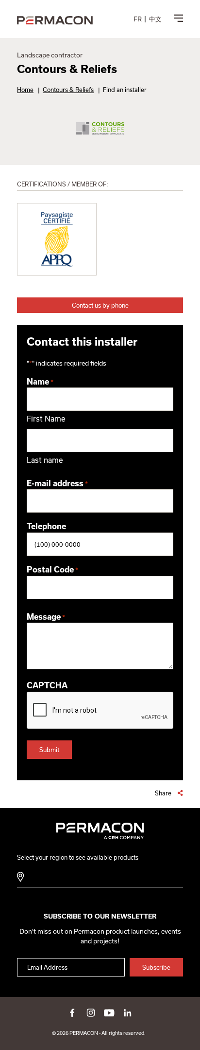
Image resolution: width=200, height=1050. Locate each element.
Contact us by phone (100, 305)
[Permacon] (55, 21)
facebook (72, 1012)
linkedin (127, 1012)
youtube (109, 1012)
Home (25, 89)
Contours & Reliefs (68, 89)
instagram (90, 1012)
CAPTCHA (47, 685)
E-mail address (57, 483)
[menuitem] (137, 19)
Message (46, 616)
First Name (46, 418)
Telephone (46, 526)
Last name (45, 460)
